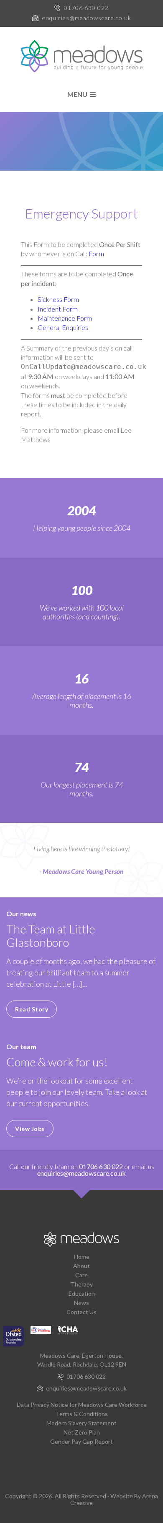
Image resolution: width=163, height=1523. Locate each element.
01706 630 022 (86, 7)
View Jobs (30, 1128)
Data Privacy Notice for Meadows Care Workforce (82, 1404)
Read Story (31, 1009)
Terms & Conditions (82, 1413)
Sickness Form (58, 299)
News (81, 1302)
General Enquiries (63, 327)
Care (81, 1275)
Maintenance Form (65, 318)
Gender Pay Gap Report (81, 1441)
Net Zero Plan (82, 1432)
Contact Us (81, 1311)
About (81, 1265)
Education (82, 1293)
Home (81, 1256)
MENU (78, 94)
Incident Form (58, 309)
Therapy (82, 1284)
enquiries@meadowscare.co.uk (86, 17)
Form (96, 253)
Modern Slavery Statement (81, 1423)
